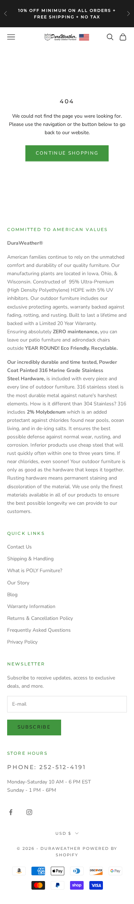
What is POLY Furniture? (34, 570)
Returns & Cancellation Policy (40, 618)
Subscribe (34, 727)
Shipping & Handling (30, 558)
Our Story (18, 582)
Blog (12, 594)
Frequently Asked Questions (39, 630)
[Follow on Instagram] (29, 812)
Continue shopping (67, 153)
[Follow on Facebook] (10, 812)
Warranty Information (31, 606)
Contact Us (19, 546)
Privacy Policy (22, 642)
